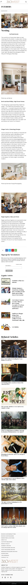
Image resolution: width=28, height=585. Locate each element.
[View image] (14, 78)
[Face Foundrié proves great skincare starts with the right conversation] (14, 468)
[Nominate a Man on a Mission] (5, 281)
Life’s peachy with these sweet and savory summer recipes (12, 407)
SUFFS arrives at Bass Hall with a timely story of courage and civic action (13, 526)
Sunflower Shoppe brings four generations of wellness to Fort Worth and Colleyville (18, 317)
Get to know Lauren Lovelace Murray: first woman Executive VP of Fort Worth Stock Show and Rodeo (18, 304)
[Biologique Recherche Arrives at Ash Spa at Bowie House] (14, 444)
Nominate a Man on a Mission (18, 281)
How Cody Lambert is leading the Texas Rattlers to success (11, 359)
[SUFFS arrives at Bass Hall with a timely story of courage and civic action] (14, 516)
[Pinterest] (12, 250)
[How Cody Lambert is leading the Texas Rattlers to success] (14, 349)
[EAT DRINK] (5, 327)
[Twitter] (9, 250)
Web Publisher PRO (19, 582)
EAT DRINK (15, 327)
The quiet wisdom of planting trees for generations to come (11, 502)
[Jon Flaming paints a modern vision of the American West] (14, 373)
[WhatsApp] (15, 250)
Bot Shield (14, 583)
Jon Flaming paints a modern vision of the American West (12, 383)
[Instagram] (5, 578)
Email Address (8, 265)
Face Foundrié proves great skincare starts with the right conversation (12, 478)
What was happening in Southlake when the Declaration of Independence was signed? (12, 431)
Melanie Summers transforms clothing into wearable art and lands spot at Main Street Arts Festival (18, 291)
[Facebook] (6, 250)
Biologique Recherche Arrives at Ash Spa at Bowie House (13, 455)
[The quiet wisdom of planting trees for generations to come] (14, 492)
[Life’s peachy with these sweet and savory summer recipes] (14, 396)
